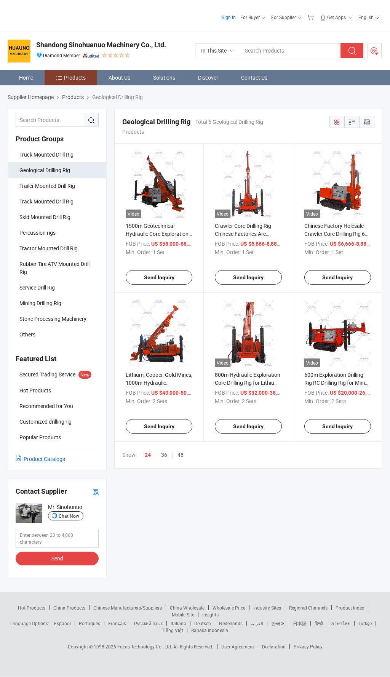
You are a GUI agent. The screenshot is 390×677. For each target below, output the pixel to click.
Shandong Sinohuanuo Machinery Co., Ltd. (101, 45)
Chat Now (69, 516)
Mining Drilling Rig (40, 303)
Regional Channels (308, 608)
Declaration (274, 646)
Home (26, 77)
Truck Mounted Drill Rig (46, 154)
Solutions (164, 77)
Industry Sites (267, 608)
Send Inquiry (159, 277)
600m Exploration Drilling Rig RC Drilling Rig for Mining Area (337, 382)
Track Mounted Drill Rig (46, 201)
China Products (69, 608)
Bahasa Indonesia (209, 630)
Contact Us (254, 77)
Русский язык (148, 623)
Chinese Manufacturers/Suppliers (127, 608)
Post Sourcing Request (374, 50)
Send (57, 558)
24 (148, 455)
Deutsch (202, 623)
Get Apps (336, 17)
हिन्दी (319, 623)
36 (164, 454)
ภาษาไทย (340, 623)
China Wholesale (187, 608)
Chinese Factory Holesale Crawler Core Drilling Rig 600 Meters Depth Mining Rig (337, 233)
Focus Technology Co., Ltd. (145, 646)
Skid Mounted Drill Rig (44, 217)
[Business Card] (96, 492)
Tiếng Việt (172, 630)
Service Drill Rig (37, 287)
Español (62, 623)
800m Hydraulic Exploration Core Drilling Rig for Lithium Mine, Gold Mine (247, 382)
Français (117, 623)
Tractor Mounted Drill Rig (48, 248)
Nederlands (231, 623)
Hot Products (31, 608)
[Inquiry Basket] (311, 17)
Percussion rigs (37, 232)
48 (180, 454)
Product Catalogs (44, 459)
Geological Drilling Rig (44, 170)
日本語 (300, 623)
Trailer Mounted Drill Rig (47, 185)
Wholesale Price (229, 608)
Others (27, 334)
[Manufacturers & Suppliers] (56, 15)
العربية (257, 623)
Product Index (350, 608)
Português (89, 623)
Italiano (178, 623)
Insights (210, 614)
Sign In (229, 17)
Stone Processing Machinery (52, 318)
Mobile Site (183, 614)
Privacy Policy (308, 646)
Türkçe (365, 623)
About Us (119, 77)
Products (75, 77)
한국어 (278, 623)
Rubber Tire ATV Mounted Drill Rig (54, 267)
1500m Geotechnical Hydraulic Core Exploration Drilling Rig (157, 233)
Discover (208, 77)
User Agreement (237, 646)
